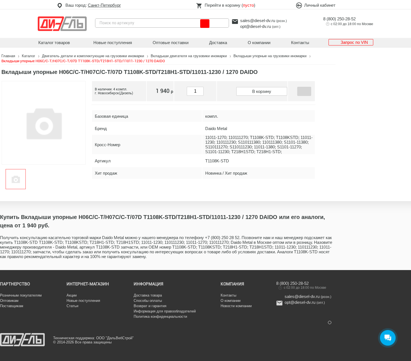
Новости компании (236, 306)
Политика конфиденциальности (160, 316)
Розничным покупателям (21, 295)
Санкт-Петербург (104, 5)
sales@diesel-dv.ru (257, 20)
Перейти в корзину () (230, 5)
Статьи (72, 306)
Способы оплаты (148, 301)
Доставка (218, 42)
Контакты (300, 42)
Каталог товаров (54, 42)
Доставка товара (148, 295)
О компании (259, 42)
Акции (72, 295)
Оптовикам (9, 301)
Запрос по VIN (354, 42)
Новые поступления (112, 42)
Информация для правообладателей (165, 311)
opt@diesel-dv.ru (255, 26)
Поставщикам (11, 306)
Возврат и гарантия (150, 306)
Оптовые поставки (170, 42)
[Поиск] (204, 23)
